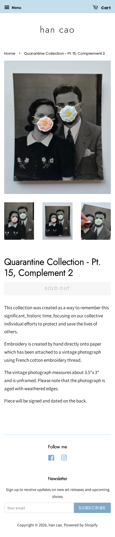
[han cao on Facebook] (51, 458)
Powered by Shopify (81, 525)
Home (9, 53)
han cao (57, 29)
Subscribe (92, 508)
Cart (105, 8)
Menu (16, 7)
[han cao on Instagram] (64, 458)
